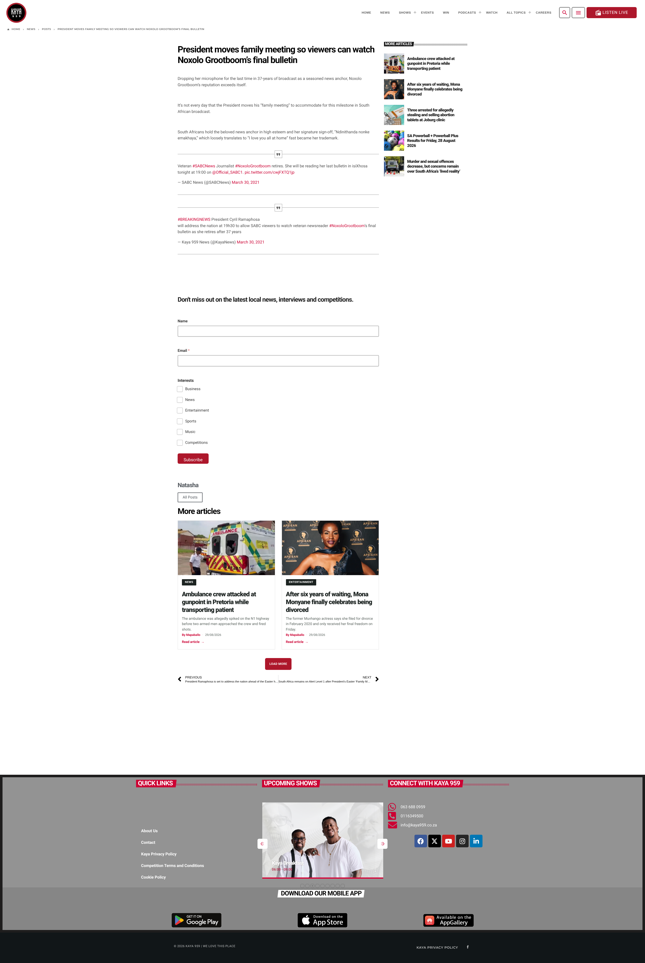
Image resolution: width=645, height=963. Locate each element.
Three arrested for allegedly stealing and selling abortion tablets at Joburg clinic (430, 115)
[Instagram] (462, 841)
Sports (190, 421)
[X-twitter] (434, 841)
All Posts (190, 497)
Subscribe (193, 459)
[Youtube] (448, 841)
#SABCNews (203, 166)
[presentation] (262, 844)
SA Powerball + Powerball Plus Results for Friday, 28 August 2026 (432, 140)
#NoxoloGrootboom (253, 166)
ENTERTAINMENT (301, 582)
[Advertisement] (278, 727)
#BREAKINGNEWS (194, 219)
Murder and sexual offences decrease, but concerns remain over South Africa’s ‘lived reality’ (433, 166)
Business (193, 389)
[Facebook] (420, 841)
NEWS (189, 582)
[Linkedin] (476, 841)
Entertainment (197, 410)
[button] (302, 886)
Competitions (196, 442)
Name (183, 321)
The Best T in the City (299, 863)
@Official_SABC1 (227, 172)
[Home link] (16, 12)
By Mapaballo (191, 635)
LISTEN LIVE (611, 13)
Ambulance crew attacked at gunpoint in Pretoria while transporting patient (219, 602)
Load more (278, 664)
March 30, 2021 (246, 182)
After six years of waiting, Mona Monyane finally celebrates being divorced (329, 602)
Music (190, 431)
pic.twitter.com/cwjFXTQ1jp (270, 172)
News (190, 399)
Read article (193, 642)
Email (184, 350)
